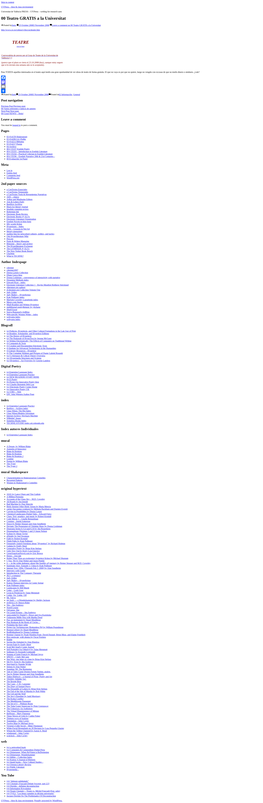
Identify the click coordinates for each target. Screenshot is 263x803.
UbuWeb (10, 253)
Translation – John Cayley (18, 721)
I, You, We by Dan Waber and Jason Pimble (26, 561)
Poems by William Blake (17, 461)
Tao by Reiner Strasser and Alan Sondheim (25, 674)
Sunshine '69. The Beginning (19, 669)
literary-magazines (14, 231)
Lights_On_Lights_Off (17, 595)
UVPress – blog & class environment (17, 7)
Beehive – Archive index (17, 408)
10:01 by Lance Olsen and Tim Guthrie (24, 494)
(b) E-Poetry (12, 379)
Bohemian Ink (13, 212)
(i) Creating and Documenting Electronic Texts (27, 346)
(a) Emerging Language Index (20, 372)
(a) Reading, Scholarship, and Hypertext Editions (28, 333)
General (76, 94)
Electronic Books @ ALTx (18, 216)
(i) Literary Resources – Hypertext (21, 351)
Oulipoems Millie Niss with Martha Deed (24, 617)
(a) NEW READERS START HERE (23, 377)
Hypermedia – (13, 769)
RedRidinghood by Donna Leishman (23, 632)
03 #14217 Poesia (14, 144)
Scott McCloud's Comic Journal (20, 647)
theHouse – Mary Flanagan (18, 713)
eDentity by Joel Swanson (18, 536)
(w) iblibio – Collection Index (19, 757)
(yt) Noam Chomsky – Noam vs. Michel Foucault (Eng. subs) (33, 791)
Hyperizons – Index (15, 226)
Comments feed (13, 175)
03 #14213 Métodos (15, 141)
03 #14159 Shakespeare (17, 137)
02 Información (65, 94)
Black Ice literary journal (17, 207)
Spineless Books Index (16, 421)
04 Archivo (11, 146)
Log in (9, 170)
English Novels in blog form (19, 221)
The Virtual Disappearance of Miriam (23, 711)
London (10, 459)
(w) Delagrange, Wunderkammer (21, 755)
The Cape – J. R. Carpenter (18, 684)
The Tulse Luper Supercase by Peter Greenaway (27, 706)
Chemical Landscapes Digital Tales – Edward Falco (29, 514)
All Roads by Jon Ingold (17, 501)
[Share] (131, 91)
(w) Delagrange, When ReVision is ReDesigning (28, 752)
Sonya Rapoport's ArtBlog (18, 312)
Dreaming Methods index (18, 280)
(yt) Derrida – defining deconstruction (23, 786)
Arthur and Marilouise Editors (19, 199)
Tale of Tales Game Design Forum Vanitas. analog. (29, 671)
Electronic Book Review (17, 214)
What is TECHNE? (15, 256)
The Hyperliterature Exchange (20, 246)
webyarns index (13, 317)
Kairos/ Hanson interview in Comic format (25, 583)
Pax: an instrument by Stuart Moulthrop (24, 620)
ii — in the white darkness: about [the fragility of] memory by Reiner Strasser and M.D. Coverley (49, 563)
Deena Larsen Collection (17, 272)
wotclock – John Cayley (17, 736)
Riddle (9, 639)
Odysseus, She (13, 610)
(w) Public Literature (16, 767)
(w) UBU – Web (14, 392)
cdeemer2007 (12, 270)
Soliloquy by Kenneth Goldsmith (21, 652)
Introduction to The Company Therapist (24, 573)
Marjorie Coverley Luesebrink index (22, 300)
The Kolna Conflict (15, 699)
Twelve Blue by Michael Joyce (20, 723)
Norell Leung (12, 607)
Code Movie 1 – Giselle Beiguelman (22, 519)
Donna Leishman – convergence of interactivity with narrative (33, 277)
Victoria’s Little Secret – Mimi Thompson (24, 726)
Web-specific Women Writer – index (22, 314)
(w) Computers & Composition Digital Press (26, 750)
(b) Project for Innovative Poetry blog (23, 382)
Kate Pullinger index (15, 297)
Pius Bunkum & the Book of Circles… (23, 622)
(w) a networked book (16, 747)
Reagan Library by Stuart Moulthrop (22, 630)
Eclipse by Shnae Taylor (17, 534)
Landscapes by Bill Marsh (18, 588)
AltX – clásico (13, 197)
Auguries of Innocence (16, 449)
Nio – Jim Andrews (15, 605)
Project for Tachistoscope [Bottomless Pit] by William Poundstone (35, 627)
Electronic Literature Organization (21, 219)
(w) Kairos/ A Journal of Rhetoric (21, 760)
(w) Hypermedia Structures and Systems (24, 358)
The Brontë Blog (14, 681)
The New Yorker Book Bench (20, 251)
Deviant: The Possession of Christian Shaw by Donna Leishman (34, 526)
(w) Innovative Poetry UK (18, 389)
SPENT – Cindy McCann (18, 657)
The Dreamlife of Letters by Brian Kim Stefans (27, 689)
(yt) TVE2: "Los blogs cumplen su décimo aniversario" (30, 793)
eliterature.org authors (16, 287)
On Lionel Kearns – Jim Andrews (21, 612)
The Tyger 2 (12, 466)
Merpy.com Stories (15, 302)
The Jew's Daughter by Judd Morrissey (23, 696)
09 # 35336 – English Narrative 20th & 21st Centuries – (31, 156)
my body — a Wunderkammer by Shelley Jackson (28, 600)
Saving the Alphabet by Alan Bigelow (23, 642)
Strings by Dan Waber (16, 667)
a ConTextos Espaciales (17, 189)
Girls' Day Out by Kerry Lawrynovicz (23, 551)
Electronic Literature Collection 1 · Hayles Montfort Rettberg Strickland (38, 285)
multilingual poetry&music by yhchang (23, 307)
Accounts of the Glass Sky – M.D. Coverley (26, 499)
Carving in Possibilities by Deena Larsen (24, 511)
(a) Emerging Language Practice (21, 374)
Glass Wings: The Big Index (19, 411)
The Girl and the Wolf (16, 694)
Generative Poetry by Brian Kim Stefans (24, 548)
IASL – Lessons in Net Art (18, 229)
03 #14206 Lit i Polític (16, 139)
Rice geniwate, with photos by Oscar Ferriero (26, 637)
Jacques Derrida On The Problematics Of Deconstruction (31, 796)
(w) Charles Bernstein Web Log (20, 384)
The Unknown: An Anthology (20, 708)
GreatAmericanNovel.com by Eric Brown (25, 553)
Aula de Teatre (20, 46)
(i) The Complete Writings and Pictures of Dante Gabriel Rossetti (35, 353)
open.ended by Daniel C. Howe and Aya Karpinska (29, 615)
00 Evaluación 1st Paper (17, 159)
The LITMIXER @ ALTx (18, 248)
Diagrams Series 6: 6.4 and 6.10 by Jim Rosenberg (28, 529)
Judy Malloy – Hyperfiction (19, 295)
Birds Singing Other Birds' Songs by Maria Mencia (29, 506)
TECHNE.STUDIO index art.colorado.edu (25, 423)
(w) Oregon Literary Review (19, 764)
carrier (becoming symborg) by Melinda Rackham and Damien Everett (37, 509)
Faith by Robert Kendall (17, 538)
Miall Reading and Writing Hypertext (23, 304)
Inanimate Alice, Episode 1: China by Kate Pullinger (29, 566)
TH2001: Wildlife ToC (16, 679)
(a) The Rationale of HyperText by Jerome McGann (29, 338)
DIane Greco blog (14, 275)
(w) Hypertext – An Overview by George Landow (28, 360)
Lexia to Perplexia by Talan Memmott (23, 593)
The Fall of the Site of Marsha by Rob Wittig (26, 691)
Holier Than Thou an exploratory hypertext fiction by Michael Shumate (37, 558)
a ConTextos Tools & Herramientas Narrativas (27, 194)
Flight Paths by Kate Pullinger (20, 541)
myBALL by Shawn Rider (18, 602)
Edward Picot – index (16, 282)
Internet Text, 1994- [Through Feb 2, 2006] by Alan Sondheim (34, 568)
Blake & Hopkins (14, 451)
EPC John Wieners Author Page (20, 394)
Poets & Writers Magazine (18, 241)
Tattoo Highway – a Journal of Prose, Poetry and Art (29, 676)
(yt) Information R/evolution (19, 788)
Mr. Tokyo (11, 598)
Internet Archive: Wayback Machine (22, 416)
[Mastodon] (131, 82)
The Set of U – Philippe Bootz (20, 704)
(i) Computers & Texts (16, 343)
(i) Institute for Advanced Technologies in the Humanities (31, 348)
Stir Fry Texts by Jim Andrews (20, 662)
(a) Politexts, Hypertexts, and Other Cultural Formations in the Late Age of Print (41, 331)
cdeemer (10, 268)
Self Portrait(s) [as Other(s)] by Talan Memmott (27, 649)
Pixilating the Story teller (17, 625)
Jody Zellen (12, 292)
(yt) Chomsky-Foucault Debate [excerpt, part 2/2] (28, 783)
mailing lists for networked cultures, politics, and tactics (30, 234)
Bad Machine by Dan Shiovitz (20, 504)
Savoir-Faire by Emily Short (19, 644)
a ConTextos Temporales (17, 192)
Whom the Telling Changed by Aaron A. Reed (27, 731)
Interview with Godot (16, 570)
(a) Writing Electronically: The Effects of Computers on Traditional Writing (39, 341)
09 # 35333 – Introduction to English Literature (27, 151)
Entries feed (12, 173)
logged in (16, 125)
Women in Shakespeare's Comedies (22, 483)
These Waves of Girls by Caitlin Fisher (23, 716)
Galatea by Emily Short (17, 546)
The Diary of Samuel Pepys (19, 686)
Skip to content (7, 2)
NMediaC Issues (14, 418)
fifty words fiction (14, 224)
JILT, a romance (14, 575)
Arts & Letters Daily (15, 202)
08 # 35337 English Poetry (18, 149)
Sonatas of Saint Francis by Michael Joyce (25, 654)
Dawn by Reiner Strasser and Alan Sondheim (26, 524)
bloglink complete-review (18, 209)
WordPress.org (13, 178)
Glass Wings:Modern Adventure (20, 413)
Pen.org (10, 239)
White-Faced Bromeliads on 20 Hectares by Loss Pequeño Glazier (35, 728)
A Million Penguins (15, 497)
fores (14, 25)
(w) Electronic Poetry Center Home (22, 387)
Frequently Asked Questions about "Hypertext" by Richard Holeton (36, 543)
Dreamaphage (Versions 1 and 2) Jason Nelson (27, 531)
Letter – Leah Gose (15, 590)
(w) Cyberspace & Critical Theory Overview (26, 356)
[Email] (131, 86)
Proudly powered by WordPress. (48, 800)
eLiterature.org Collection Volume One (23, 290)
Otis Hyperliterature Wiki (17, 236)
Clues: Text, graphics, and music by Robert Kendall (29, 516)
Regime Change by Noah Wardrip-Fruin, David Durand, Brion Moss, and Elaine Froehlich (46, 635)
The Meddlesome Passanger (19, 701)
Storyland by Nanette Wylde (19, 664)
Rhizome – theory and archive (20, 244)
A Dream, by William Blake (19, 446)
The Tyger (11, 464)
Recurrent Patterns (14, 480)
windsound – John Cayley (18, 733)
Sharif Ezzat (12, 309)
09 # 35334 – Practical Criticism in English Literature (30, 154)
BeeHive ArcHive (14, 204)
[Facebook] (131, 78)
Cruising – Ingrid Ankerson (18, 521)
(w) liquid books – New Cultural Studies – (25, 762)
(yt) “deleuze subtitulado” (18, 781)
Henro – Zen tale (14, 556)
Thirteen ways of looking (17, 718)
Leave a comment (76, 25)
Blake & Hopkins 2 (15, 456)
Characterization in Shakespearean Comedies (26, 478)
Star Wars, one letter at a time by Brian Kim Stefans (29, 659)
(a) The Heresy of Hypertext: (19, 336)
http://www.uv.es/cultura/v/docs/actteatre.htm (20, 30)
